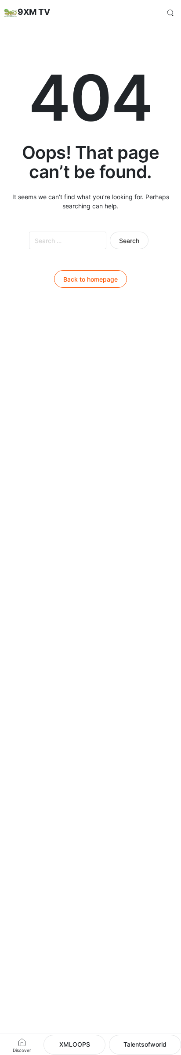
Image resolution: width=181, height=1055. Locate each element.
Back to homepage (90, 279)
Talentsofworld (145, 1044)
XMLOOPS (74, 1044)
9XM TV (34, 12)
